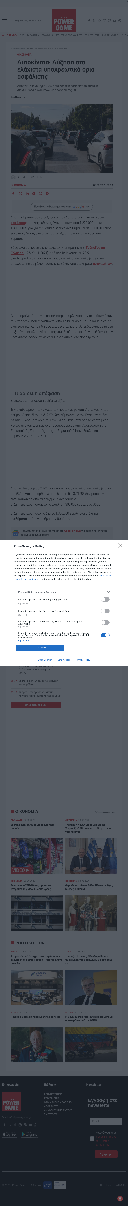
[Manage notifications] (120, 1198)
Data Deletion (45, 659)
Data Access (64, 659)
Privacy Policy (83, 659)
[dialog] (64, 603)
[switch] (105, 599)
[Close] (121, 546)
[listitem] (64, 592)
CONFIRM (40, 647)
